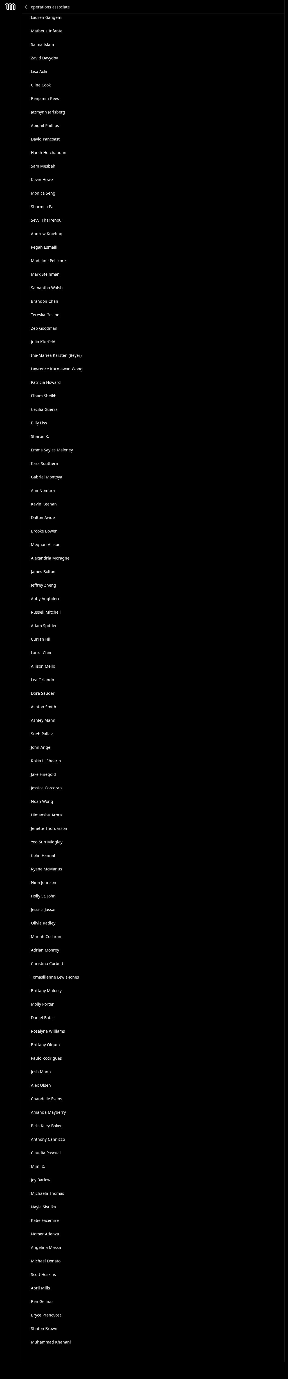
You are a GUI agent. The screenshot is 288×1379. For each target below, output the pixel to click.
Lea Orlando (42, 679)
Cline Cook (41, 85)
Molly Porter (42, 1004)
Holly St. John (43, 896)
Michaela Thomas (47, 1193)
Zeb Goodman (44, 328)
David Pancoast (45, 139)
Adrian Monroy (45, 950)
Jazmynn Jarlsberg (48, 112)
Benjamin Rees (45, 98)
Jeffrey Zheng (43, 585)
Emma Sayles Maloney (52, 450)
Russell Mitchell (46, 612)
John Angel (41, 747)
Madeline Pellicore (48, 260)
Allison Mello (43, 666)
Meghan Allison (45, 544)
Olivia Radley (43, 923)
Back (26, 7)
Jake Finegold (43, 774)
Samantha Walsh (47, 287)
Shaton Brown (44, 1328)
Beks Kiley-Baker (46, 1125)
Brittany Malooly (46, 990)
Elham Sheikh (44, 395)
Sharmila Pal (43, 206)
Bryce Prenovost (46, 1315)
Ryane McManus (46, 869)
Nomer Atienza (45, 1234)
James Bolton (43, 571)
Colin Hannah (44, 855)
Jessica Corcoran (46, 787)
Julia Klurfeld (43, 341)
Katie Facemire (45, 1220)
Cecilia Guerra (44, 409)
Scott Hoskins (43, 1274)
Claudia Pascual (46, 1152)
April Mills (40, 1288)
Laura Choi (41, 652)
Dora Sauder (43, 693)
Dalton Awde (43, 517)
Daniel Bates (43, 1017)
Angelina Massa (46, 1247)
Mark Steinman (45, 274)
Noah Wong (42, 801)
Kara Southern (44, 463)
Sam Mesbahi (44, 166)
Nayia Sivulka (43, 1206)
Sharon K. (40, 436)
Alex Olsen (41, 1085)
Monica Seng (43, 193)
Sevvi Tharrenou (46, 220)
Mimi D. (38, 1166)
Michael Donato (45, 1261)
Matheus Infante (46, 31)
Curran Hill (41, 639)
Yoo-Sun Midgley (46, 842)
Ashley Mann (43, 720)
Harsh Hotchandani (49, 152)
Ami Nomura (43, 490)
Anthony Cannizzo (48, 1139)
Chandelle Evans (46, 1098)
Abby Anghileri (45, 598)
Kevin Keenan (44, 504)
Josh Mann (41, 1071)
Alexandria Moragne (50, 558)
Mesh (10, 6)
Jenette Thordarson (49, 828)
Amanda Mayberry (48, 1112)
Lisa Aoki (39, 71)
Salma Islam (42, 44)
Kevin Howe (42, 179)
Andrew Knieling (46, 233)
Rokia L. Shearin (46, 760)
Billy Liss (39, 422)
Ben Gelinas (42, 1301)
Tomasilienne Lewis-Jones (55, 977)
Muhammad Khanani (51, 1342)
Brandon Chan (44, 301)
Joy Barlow (40, 1179)
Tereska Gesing (45, 314)
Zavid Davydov (44, 58)
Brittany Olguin (45, 1044)
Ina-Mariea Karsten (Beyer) (56, 355)
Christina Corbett (47, 963)
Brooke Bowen (44, 531)
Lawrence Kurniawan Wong (57, 368)
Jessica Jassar (43, 909)
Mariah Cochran (46, 936)
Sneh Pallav (42, 733)
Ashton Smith (43, 706)
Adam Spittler (44, 625)
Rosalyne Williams (48, 1031)
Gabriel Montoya (46, 477)
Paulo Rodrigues (46, 1058)
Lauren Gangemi (46, 17)
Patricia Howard (46, 382)
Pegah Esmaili (44, 247)
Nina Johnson (43, 882)
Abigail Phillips (45, 125)
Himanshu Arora (46, 814)
